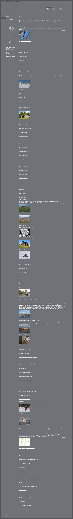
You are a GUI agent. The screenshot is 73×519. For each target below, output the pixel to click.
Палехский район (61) (23, 159)
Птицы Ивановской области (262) (25, 264)
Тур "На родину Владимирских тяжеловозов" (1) (28, 486)
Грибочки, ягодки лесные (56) (24, 279)
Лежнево (54, 9)
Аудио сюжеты (8, 54)
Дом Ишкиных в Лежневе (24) (24, 349)
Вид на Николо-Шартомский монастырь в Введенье (12, 38)
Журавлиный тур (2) (23, 501)
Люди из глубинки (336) (23, 286)
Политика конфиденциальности (10, 56)
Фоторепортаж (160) (23, 334)
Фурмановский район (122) (24, 185)
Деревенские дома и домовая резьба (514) (26, 238)
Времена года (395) (22, 225)
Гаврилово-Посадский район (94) (25, 128)
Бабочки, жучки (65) (23, 276)
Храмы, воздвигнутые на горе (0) (25, 395)
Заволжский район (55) (23, 132)
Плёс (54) (21, 93)
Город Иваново (11, 19)
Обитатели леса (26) (23, 268)
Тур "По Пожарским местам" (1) (25, 474)
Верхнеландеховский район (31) (25, 120)
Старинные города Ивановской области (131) (27, 74)
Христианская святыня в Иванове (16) (26, 360)
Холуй (54, 8)
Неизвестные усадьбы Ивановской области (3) (27, 391)
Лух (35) (21, 89)
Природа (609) (22, 249)
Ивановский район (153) (23, 136)
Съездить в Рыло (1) (23, 490)
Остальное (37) (22, 401)
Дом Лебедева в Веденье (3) (24, 353)
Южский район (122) (23, 193)
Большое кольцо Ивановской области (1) (26, 451)
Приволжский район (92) (23, 166)
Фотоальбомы (8, 51)
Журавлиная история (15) (24, 272)
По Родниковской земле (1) (24, 513)
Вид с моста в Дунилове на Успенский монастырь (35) (29, 299)
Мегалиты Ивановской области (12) (25, 376)
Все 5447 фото (48, 7)
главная (7, 16)
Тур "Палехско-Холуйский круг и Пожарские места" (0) (29, 478)
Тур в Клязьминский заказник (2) (25, 505)
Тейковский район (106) (23, 181)
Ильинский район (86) (23, 139)
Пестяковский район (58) (23, 162)
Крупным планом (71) (23, 283)
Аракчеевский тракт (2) (23, 387)
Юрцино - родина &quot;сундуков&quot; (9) (27, 364)
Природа (10, 31)
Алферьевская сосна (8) (23, 383)
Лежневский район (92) (23, 151)
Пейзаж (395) (21, 214)
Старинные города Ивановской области (12, 21)
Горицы (60, 8)
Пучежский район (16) (23, 170)
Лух (59, 7)
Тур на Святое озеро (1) (23, 471)
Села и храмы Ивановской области (12, 23)
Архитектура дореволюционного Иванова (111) (27, 48)
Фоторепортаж (11, 40)
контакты (7, 57)
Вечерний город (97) (23, 60)
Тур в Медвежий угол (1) (23, 455)
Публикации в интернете (9, 49)
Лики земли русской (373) (24, 199)
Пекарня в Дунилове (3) (23, 368)
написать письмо (13, 1)
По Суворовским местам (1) (24, 509)
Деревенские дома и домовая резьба (12, 30)
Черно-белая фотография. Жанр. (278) (26, 227)
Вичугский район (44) (23, 124)
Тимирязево (61, 9)
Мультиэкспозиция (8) (23, 415)
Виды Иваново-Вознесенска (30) (25, 41)
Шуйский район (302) (23, 189)
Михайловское (48, 9)
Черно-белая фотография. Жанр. (12, 28)
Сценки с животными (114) (24, 260)
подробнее (63, 30)
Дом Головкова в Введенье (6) (24, 372)
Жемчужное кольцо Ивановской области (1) (27, 448)
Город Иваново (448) (23, 18)
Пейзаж (10, 26)
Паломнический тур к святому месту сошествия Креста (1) (29, 459)
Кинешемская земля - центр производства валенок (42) (29, 357)
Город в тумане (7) (22, 64)
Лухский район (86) (23, 155)
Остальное (10, 41)
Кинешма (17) (22, 97)
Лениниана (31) (22, 413)
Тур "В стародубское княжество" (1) (25, 497)
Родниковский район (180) (24, 174)
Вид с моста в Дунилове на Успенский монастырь (12, 35)
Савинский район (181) (23, 178)
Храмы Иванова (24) (23, 56)
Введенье (54, 10)
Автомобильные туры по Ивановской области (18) (28, 427)
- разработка (14, 515)
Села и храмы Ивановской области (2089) (26, 107)
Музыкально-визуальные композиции (10, 53)
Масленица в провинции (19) (24, 399)
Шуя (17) (21, 105)
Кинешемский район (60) (24, 143)
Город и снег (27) (22, 67)
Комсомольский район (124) (24, 147)
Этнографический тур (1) (23, 467)
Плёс (47, 10)
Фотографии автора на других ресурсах (10, 48)
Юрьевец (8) (21, 101)
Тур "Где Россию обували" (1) (24, 463)
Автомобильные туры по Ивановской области (12, 44)
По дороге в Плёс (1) (23, 482)
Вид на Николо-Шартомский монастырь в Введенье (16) (29, 320)
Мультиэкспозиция (11, 42)
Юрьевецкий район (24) (23, 197)
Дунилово (54, 7)
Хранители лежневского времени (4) (25, 345)
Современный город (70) (23, 52)
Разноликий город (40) (23, 71)
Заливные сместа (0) (23, 493)
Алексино (47, 8)
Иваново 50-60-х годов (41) (24, 44)
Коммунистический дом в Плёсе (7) (25, 380)
